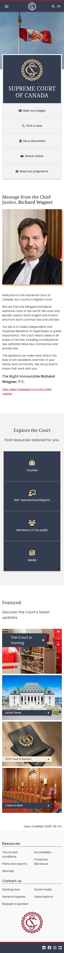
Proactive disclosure (41, 861)
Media (32, 560)
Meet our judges (34, 110)
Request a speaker (15, 904)
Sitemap (8, 871)
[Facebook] (49, 948)
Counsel (32, 470)
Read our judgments (34, 171)
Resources (11, 843)
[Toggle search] (53, 6)
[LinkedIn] (44, 948)
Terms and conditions (9, 854)
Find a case (34, 126)
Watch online (34, 156)
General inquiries (13, 897)
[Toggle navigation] (6, 6)
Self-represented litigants (32, 500)
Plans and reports (14, 864)
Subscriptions (43, 897)
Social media (43, 889)
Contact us (11, 881)
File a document (34, 141)
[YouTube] (60, 948)
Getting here (11, 889)
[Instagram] (55, 948)
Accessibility (42, 852)
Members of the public (32, 530)
